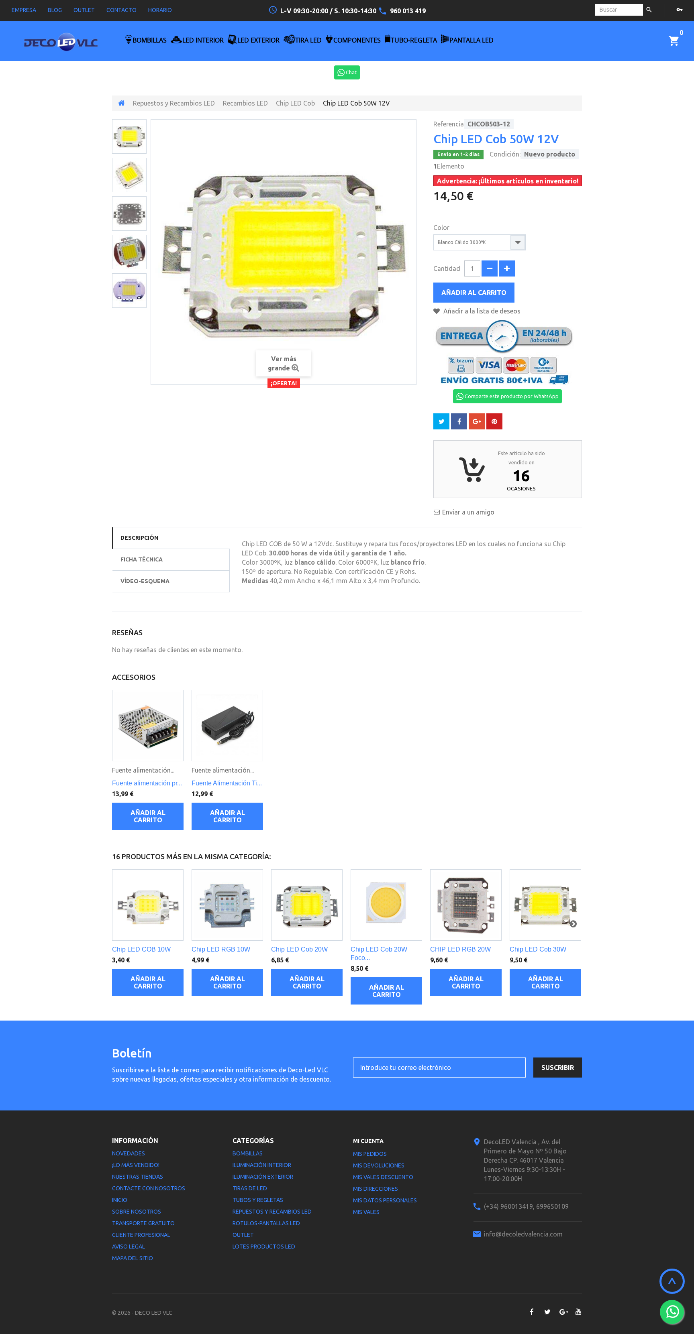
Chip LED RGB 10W (221, 949)
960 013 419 (408, 10)
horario (160, 10)
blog (55, 10)
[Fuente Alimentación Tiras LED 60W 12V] (227, 725)
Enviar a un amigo (468, 512)
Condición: (505, 154)
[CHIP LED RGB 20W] (466, 905)
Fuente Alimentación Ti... (227, 783)
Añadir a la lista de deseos (481, 311)
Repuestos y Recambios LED (174, 103)
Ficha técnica (141, 559)
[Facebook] (531, 1312)
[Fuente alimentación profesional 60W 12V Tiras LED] (148, 725)
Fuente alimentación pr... (147, 783)
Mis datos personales (385, 1200)
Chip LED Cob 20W (299, 949)
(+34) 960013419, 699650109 (526, 1206)
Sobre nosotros (136, 1211)
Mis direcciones (375, 1189)
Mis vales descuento (383, 1177)
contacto (121, 10)
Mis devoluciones (378, 1165)
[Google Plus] (562, 1312)
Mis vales (366, 1212)
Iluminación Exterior (263, 1176)
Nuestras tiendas (137, 1176)
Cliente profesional (141, 1235)
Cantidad (446, 268)
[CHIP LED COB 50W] (129, 136)
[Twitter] (547, 1312)
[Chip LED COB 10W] (148, 905)
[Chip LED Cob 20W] (307, 905)
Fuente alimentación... (143, 770)
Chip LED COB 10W (141, 949)
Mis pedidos (370, 1154)
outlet (84, 10)
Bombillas (248, 1153)
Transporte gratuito (143, 1223)
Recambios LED (245, 103)
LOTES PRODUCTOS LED (264, 1246)
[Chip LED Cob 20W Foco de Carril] (386, 905)
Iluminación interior (262, 1165)
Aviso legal (128, 1246)
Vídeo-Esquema (144, 581)
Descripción (139, 538)
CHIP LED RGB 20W (460, 949)
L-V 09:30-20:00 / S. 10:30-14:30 (329, 10)
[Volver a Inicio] (121, 103)
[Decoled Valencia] (61, 45)
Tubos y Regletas (258, 1200)
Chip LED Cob (295, 103)
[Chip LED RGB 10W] (227, 905)
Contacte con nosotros (148, 1188)
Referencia (448, 124)
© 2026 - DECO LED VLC (142, 1313)
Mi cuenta (368, 1141)
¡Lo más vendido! (135, 1165)
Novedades (128, 1153)
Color (442, 227)
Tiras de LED (250, 1188)
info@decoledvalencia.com (523, 1234)
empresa (24, 10)
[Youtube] (578, 1312)
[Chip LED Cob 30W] (545, 905)
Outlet (243, 1235)
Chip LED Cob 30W (538, 949)
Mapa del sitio (132, 1258)
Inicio (119, 1200)
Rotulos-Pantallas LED (266, 1223)
